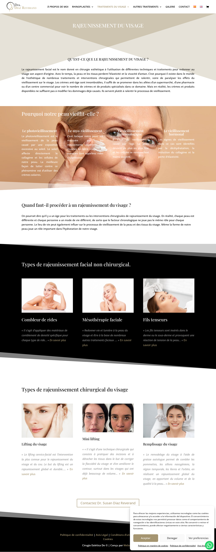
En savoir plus (58, 340)
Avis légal (201, 545)
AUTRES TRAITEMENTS (145, 7)
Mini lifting (91, 438)
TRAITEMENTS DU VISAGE (111, 7)
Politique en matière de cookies (153, 545)
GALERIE (170, 7)
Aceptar (145, 538)
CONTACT (184, 7)
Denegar (172, 538)
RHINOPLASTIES (81, 7)
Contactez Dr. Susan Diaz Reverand (108, 503)
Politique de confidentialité (183, 545)
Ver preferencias (198, 538)
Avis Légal (102, 534)
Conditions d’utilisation (125, 534)
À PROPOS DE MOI (57, 7)
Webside (129, 545)
